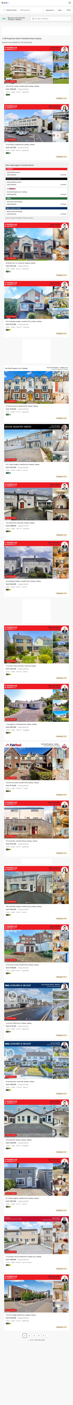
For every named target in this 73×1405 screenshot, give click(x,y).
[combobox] (21, 10)
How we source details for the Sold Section (17, 42)
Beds (59, 10)
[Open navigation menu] (69, 2)
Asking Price (50, 10)
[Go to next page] (48, 1336)
